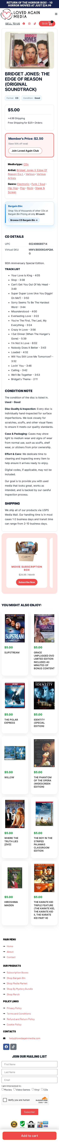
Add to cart (29, 1136)
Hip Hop (13, 188)
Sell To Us (12, 23)
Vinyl (36, 1089)
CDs (25, 164)
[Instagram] (29, 23)
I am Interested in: (12, 1086)
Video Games (23, 1089)
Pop (22, 188)
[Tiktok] (35, 23)
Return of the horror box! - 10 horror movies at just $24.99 (29, 4)
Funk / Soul (38, 183)
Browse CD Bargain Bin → (24, 220)
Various (30, 174)
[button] (56, 14)
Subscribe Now (27, 582)
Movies (8, 1089)
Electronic (23, 183)
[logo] (20, 14)
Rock (30, 188)
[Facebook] (24, 23)
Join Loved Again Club (25, 150)
